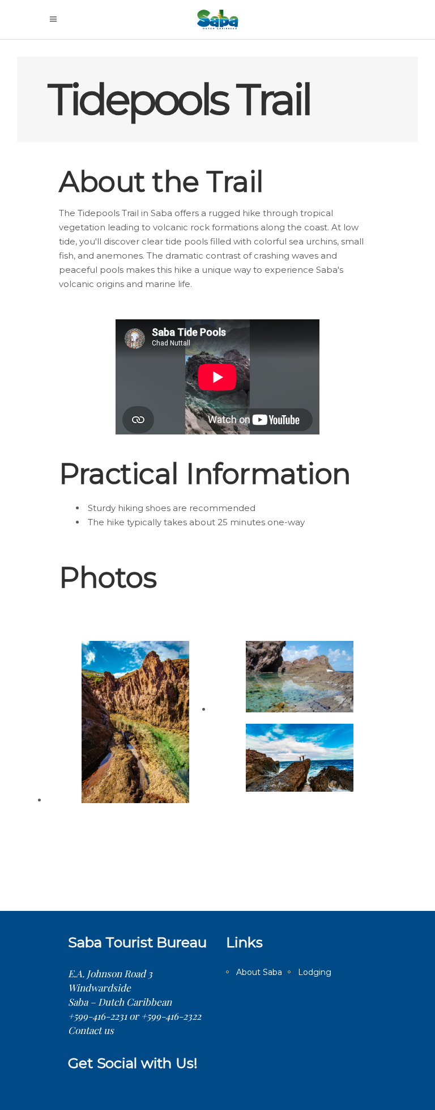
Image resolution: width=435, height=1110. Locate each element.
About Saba (259, 972)
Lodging (314, 972)
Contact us (91, 1030)
